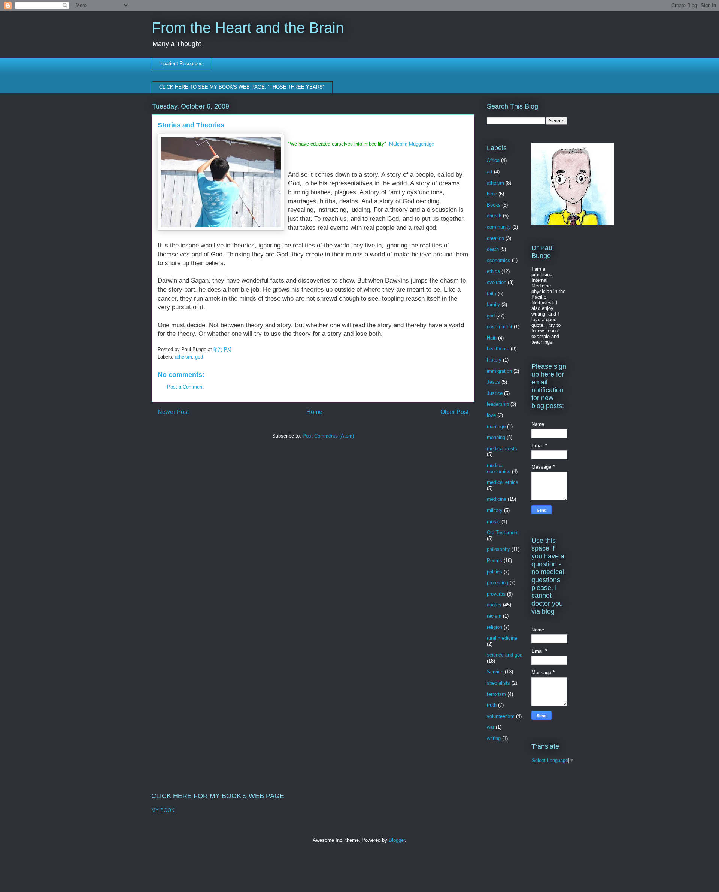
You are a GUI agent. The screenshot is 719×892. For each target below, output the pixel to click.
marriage (496, 426)
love (491, 415)
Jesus (493, 382)
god (199, 357)
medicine (496, 499)
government (499, 326)
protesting (497, 582)
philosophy (498, 549)
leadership (498, 404)
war (490, 727)
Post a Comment (185, 387)
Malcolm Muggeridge (411, 144)
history (494, 360)
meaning (496, 437)
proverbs (496, 594)
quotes (494, 605)
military (495, 510)
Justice (495, 393)
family (493, 304)
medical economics (498, 468)
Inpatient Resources (181, 63)
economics (498, 260)
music (493, 521)
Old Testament (503, 532)
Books (494, 205)
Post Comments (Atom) (328, 436)
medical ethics (502, 482)
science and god (504, 655)
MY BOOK (163, 810)
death (493, 249)
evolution (496, 282)
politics (494, 572)
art (489, 171)
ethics (493, 271)
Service (495, 672)
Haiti (492, 338)
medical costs (502, 448)
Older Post (454, 412)
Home (314, 412)
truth (492, 705)
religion (494, 627)
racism (494, 616)
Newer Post (173, 412)
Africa (493, 160)
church (494, 216)
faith (491, 293)
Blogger (397, 840)
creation (495, 238)
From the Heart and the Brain (248, 27)
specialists (498, 683)
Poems (494, 560)
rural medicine (502, 638)
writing (494, 738)
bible (492, 194)
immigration (499, 371)
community (499, 227)
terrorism (496, 694)
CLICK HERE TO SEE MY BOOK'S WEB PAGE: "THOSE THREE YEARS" (242, 87)
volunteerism (501, 716)
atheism (183, 357)
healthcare (498, 348)
